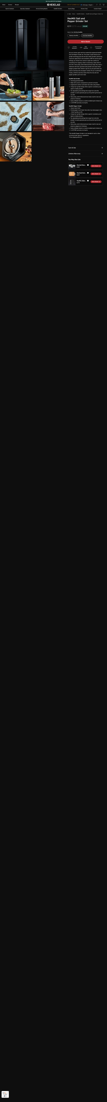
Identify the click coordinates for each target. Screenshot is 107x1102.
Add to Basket (95, 166)
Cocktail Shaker (98, 8)
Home (73, 14)
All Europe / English (88, 5)
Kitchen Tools (84, 8)
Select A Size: (74, 32)
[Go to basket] (103, 5)
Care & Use (72, 148)
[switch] (5, 1096)
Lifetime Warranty (74, 154)
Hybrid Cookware (9, 8)
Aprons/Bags (71, 8)
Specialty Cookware (25, 8)
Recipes (17, 4)
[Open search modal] (97, 5)
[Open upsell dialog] (88, 165)
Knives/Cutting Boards (41, 8)
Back (70, 14)
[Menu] (8, 1092)
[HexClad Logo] (53, 5)
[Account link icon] (100, 5)
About (3, 4)
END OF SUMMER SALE (73, 4)
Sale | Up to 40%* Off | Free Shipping (53, 1)
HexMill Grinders (58, 8)
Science (10, 4)
